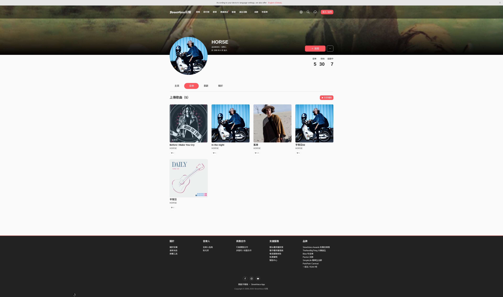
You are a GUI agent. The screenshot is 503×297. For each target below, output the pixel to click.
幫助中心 (273, 260)
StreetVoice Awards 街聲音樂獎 (316, 247)
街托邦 (206, 250)
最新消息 (173, 250)
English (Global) (275, 3)
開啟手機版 (243, 284)
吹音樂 (265, 12)
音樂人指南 (208, 247)
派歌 (256, 12)
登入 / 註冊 (327, 12)
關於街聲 (173, 247)
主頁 (177, 86)
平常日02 (300, 145)
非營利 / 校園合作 (244, 250)
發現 (198, 12)
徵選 (234, 12)
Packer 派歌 (308, 257)
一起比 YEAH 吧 (310, 267)
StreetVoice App (258, 284)
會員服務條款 (275, 254)
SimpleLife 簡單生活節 (312, 260)
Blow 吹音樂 (308, 254)
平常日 (173, 199)
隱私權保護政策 (276, 247)
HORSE (173, 148)
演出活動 (243, 12)
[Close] (500, 2)
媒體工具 (173, 254)
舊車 (255, 145)
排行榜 (206, 12)
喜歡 (206, 86)
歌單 (215, 12)
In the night (218, 145)
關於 (220, 86)
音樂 (191, 86)
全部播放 (328, 97)
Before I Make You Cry (182, 145)
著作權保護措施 (276, 250)
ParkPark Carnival (310, 263)
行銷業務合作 (242, 247)
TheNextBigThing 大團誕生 (314, 250)
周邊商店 (224, 12)
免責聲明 (273, 257)
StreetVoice (180, 12)
